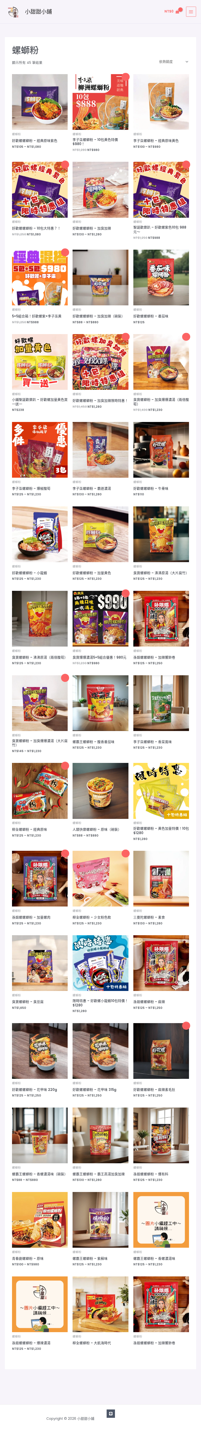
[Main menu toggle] (191, 12)
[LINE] (111, 1413)
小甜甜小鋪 (38, 11)
